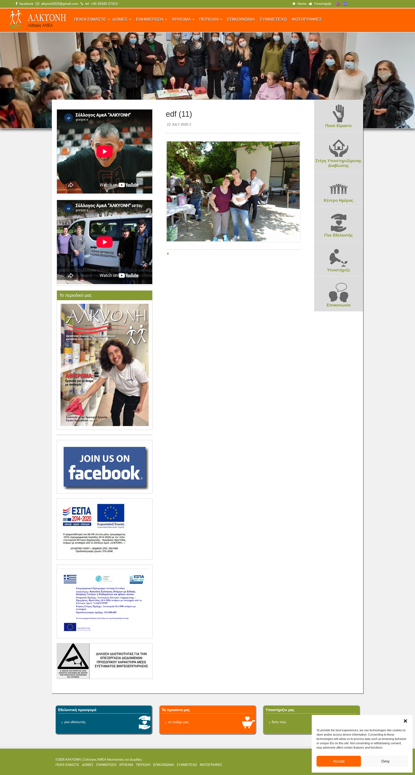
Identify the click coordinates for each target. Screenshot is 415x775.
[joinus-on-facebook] (104, 466)
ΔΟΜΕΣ (120, 19)
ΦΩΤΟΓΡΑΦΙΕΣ (307, 19)
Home (300, 4)
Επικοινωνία (338, 305)
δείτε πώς (279, 722)
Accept (338, 761)
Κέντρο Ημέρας (338, 200)
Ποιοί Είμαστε (338, 125)
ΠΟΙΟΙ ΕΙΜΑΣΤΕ (90, 19)
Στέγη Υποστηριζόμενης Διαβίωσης (338, 163)
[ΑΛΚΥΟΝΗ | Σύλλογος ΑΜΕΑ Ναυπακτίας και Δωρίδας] (37, 20)
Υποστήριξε (321, 4)
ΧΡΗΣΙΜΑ (182, 19)
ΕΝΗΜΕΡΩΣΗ (150, 19)
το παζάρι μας (178, 722)
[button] (405, 721)
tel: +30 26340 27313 (100, 4)
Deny (385, 761)
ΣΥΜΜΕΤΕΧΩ (273, 19)
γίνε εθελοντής (75, 722)
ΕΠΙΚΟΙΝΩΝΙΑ (241, 19)
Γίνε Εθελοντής (338, 235)
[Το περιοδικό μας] (104, 364)
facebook (25, 4)
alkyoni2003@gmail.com (58, 4)
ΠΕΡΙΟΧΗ (209, 19)
